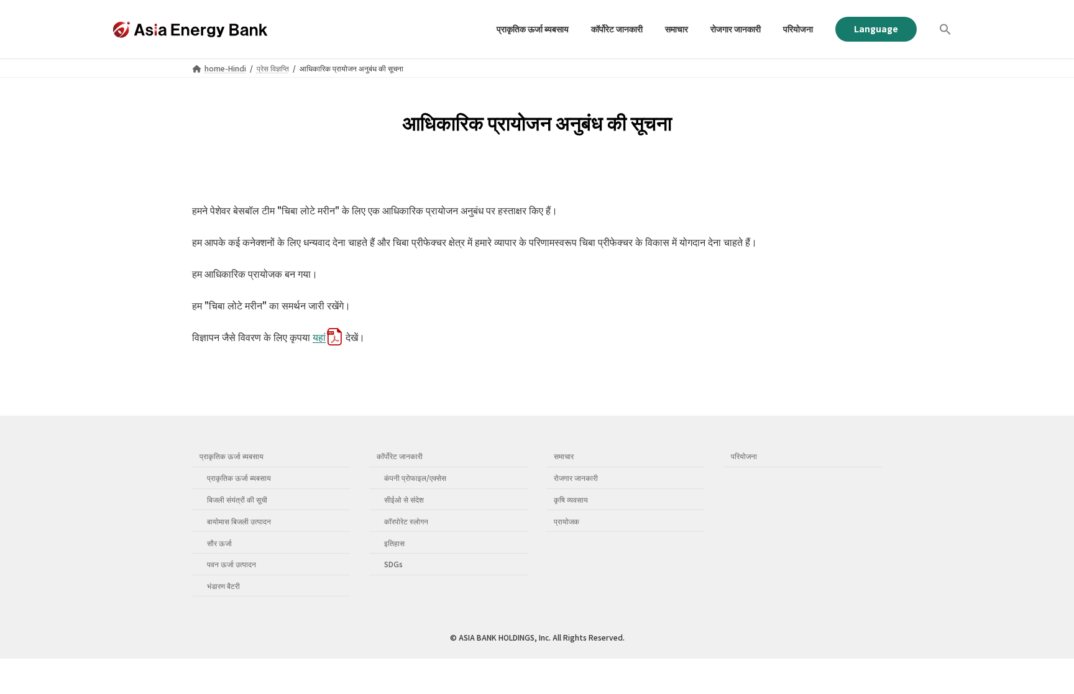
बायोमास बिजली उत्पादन (239, 520)
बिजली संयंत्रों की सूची (237, 499)
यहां (319, 336)
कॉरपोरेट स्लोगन (406, 520)
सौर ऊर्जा (219, 542)
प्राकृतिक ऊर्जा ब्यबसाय (232, 455)
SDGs (393, 564)
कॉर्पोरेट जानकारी (400, 455)
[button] (945, 29)
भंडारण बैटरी (223, 585)
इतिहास (394, 542)
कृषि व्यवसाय (571, 499)
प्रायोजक (566, 520)
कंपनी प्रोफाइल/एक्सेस (415, 477)
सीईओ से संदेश (404, 499)
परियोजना (744, 455)
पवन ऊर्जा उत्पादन (231, 564)
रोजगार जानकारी (576, 477)
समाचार (564, 455)
